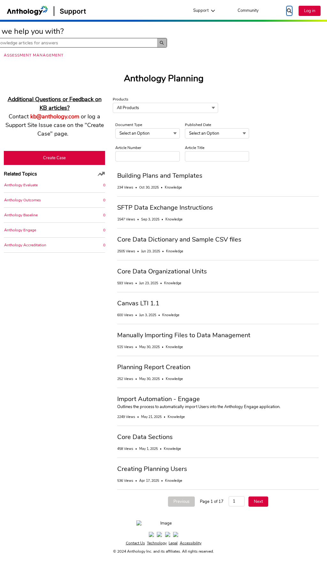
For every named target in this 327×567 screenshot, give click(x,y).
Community (248, 10)
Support (201, 10)
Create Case (54, 158)
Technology (157, 543)
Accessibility (191, 543)
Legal (173, 543)
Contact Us (135, 543)
